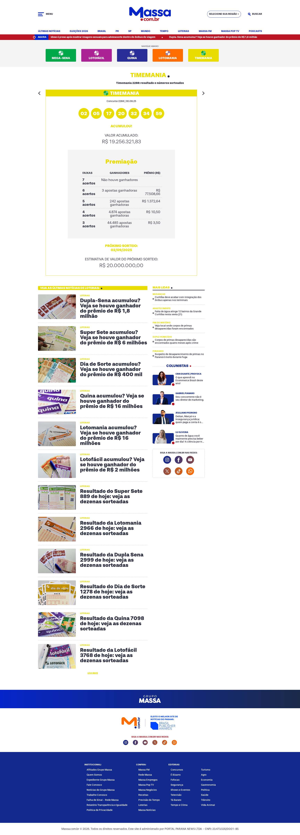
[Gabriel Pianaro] (163, 397)
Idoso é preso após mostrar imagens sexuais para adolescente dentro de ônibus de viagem (80, 37)
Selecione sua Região (223, 14)
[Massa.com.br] (150, 14)
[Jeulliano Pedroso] (163, 417)
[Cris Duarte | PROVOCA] (163, 378)
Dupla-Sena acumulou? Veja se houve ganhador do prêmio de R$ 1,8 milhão (190, 37)
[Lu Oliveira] (163, 436)
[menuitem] (49, 31)
